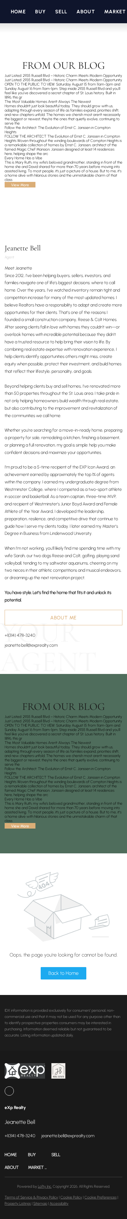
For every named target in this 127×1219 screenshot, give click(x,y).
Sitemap (40, 1203)
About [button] (85, 12)
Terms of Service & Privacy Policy (31, 1197)
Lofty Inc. (45, 1186)
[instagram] (9, 1091)
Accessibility (59, 1203)
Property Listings (18, 1203)
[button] (16, 1154)
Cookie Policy (71, 1197)
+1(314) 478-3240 (20, 635)
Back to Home (63, 973)
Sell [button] (61, 12)
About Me (63, 618)
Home (18, 12)
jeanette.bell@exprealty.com (31, 645)
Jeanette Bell (23, 248)
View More (20, 185)
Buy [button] (40, 12)
